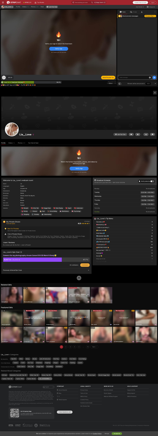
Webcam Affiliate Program (111, 396)
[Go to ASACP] (18, 425)
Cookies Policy (84, 399)
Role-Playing (59, 208)
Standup (36, 214)
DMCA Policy (83, 396)
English (47, 387)
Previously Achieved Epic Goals (12, 270)
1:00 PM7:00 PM (147, 196)
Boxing (25, 211)
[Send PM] (152, 134)
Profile (18, 7)
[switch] (152, 181)
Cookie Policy (97, 433)
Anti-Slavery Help (85, 406)
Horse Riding (53, 211)
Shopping (26, 214)
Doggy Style (47, 208)
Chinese (35, 211)
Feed (42, 7)
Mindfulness (65, 211)
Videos (25, 7)
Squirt (69, 208)
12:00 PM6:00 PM (147, 192)
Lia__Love (4, 355)
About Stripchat (63, 390)
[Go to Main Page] (14, 2)
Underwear (79, 208)
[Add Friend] (145, 134)
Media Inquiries (63, 399)
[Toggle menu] (3, 2)
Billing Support (131, 393)
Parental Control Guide (86, 403)
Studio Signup (107, 393)
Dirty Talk (36, 208)
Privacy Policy (84, 390)
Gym (43, 211)
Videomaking (47, 214)
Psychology (77, 211)
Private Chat (149, 16)
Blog (60, 393)
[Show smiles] (150, 77)
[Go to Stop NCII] (45, 425)
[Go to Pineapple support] (36, 425)
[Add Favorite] (4, 77)
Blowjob (26, 208)
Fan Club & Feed (33, 143)
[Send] (154, 77)
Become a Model (108, 390)
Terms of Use (84, 393)
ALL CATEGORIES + (45, 378)
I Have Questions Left (65, 412)
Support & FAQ (131, 390)
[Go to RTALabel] (11, 425)
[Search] (92, 2)
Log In (152, 2)
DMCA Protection (131, 396)
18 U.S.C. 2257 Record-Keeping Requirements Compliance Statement (131, 425)
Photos (34, 7)
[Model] (155, 92)
